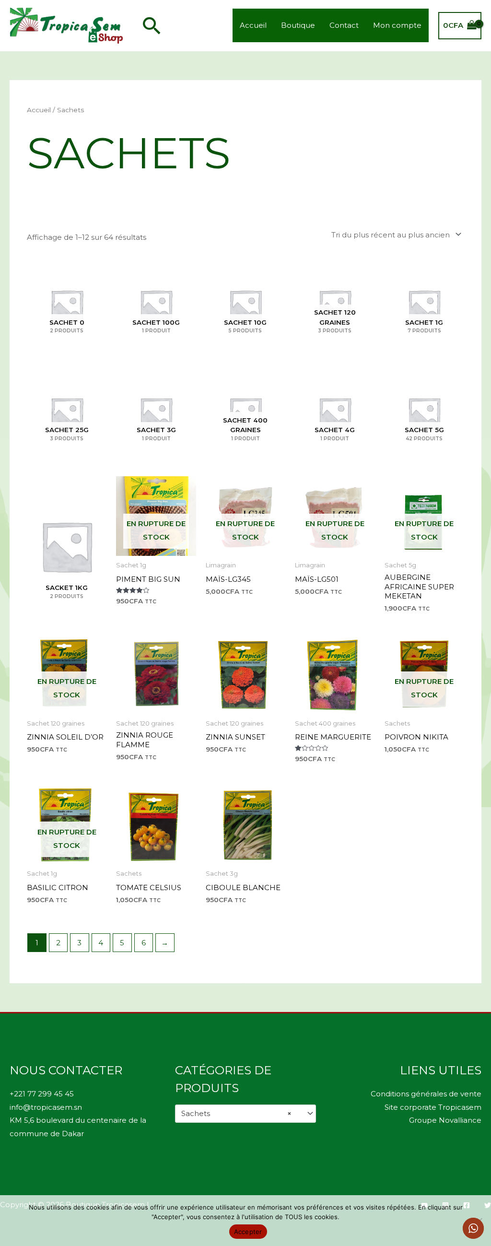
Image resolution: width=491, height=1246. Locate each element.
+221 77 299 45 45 (42, 1093)
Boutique (298, 25)
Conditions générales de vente (426, 1093)
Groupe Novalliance (445, 1120)
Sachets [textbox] (236, 1113)
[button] (152, 25)
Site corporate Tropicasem (433, 1107)
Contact (344, 25)
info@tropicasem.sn (46, 1107)
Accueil (253, 25)
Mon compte (397, 25)
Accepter (248, 1231)
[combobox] (245, 1113)
